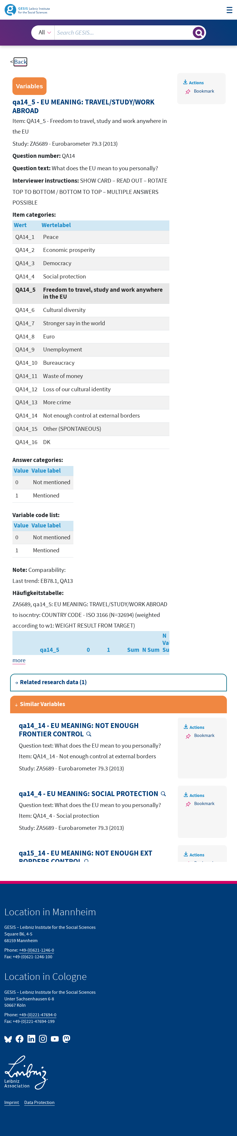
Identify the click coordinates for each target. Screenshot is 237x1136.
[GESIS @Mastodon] (65, 1039)
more (18, 660)
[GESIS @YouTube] (55, 1039)
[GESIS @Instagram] (43, 1039)
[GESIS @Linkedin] (31, 1039)
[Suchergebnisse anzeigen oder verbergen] (198, 32)
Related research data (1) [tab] (53, 682)
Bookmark (204, 91)
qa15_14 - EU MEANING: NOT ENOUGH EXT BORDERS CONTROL (85, 858)
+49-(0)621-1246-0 (36, 950)
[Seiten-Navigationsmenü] (230, 10)
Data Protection (39, 1102)
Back (20, 62)
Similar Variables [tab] (42, 704)
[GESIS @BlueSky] (9, 1039)
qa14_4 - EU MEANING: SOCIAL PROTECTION (88, 794)
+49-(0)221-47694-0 (37, 1015)
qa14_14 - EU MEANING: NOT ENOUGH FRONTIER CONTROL (79, 730)
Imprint (12, 1102)
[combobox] (119, 33)
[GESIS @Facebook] (20, 1039)
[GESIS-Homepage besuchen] (28, 9)
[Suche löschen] (188, 32)
